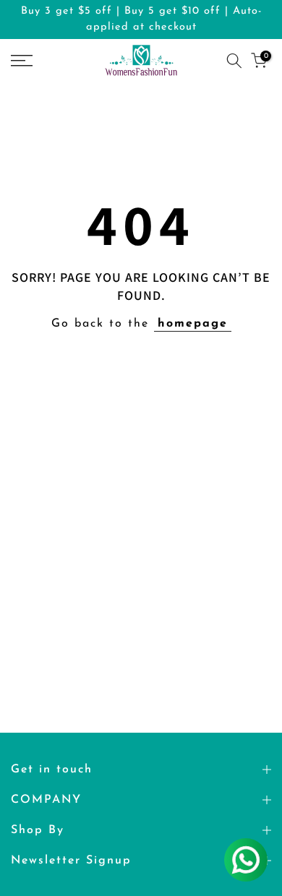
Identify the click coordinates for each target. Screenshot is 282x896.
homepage (193, 323)
